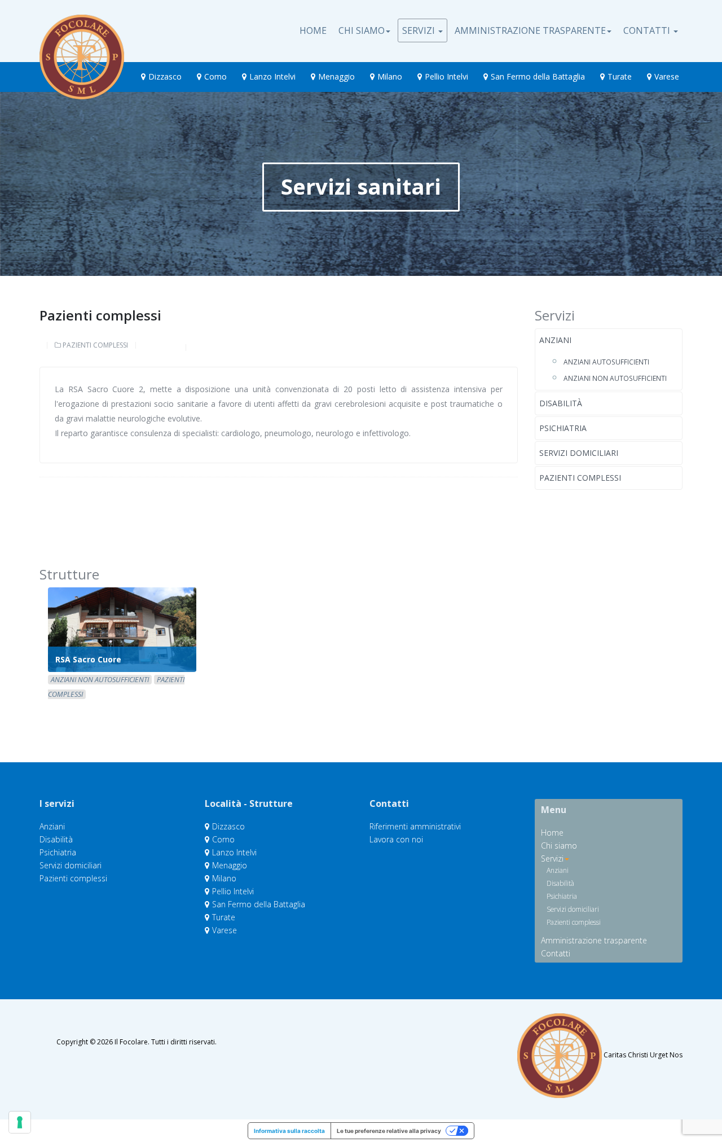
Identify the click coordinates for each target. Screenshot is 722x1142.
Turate (619, 76)
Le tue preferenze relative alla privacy (389, 1130)
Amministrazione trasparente (530, 30)
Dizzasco (165, 76)
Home (313, 30)
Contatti (647, 30)
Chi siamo (361, 30)
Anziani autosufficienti (606, 361)
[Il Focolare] (81, 29)
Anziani (555, 340)
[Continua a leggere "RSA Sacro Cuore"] (122, 629)
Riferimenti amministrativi (415, 826)
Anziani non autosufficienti (615, 378)
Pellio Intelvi (446, 76)
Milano (389, 76)
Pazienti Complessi (95, 345)
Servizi (419, 30)
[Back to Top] (694, 1097)
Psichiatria (563, 428)
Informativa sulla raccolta (289, 1130)
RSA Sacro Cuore (88, 659)
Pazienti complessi (580, 477)
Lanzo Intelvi (272, 76)
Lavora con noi (396, 838)
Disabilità (560, 403)
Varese (666, 76)
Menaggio (336, 76)
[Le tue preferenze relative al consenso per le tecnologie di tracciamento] (19, 1122)
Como (215, 76)
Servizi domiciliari (578, 452)
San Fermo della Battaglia (538, 76)
